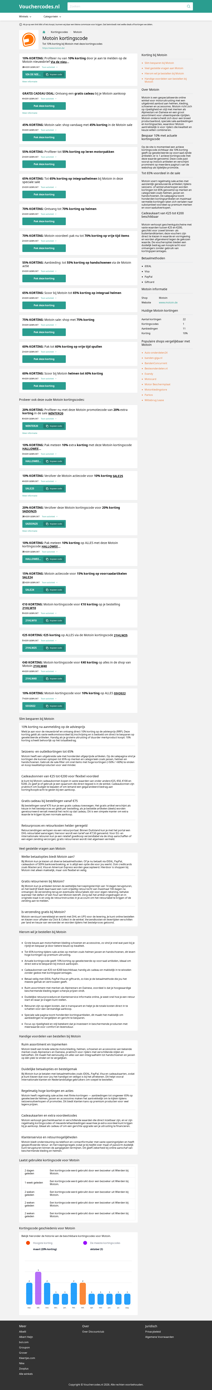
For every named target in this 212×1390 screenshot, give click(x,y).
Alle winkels (26, 1374)
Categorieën (51, 16)
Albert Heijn (26, 1337)
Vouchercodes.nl (39, 6)
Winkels (24, 16)
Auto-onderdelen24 (156, 352)
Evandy (149, 373)
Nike (21, 1363)
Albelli (22, 1331)
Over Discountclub (93, 1331)
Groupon (24, 1347)
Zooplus (24, 1368)
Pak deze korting (44, 106)
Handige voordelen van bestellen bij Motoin (166, 80)
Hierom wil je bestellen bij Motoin (164, 73)
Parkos (149, 395)
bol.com (24, 1342)
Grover (23, 1352)
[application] (78, 1283)
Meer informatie (29, 81)
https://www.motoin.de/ (53, 48)
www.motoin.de (168, 302)
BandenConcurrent (156, 363)
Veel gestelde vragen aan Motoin (164, 68)
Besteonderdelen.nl (156, 368)
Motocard (150, 379)
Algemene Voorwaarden (159, 1337)
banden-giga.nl (153, 358)
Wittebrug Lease (154, 400)
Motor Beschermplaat (157, 384)
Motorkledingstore (156, 389)
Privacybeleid (153, 1331)
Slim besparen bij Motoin (159, 63)
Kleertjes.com (27, 1358)
